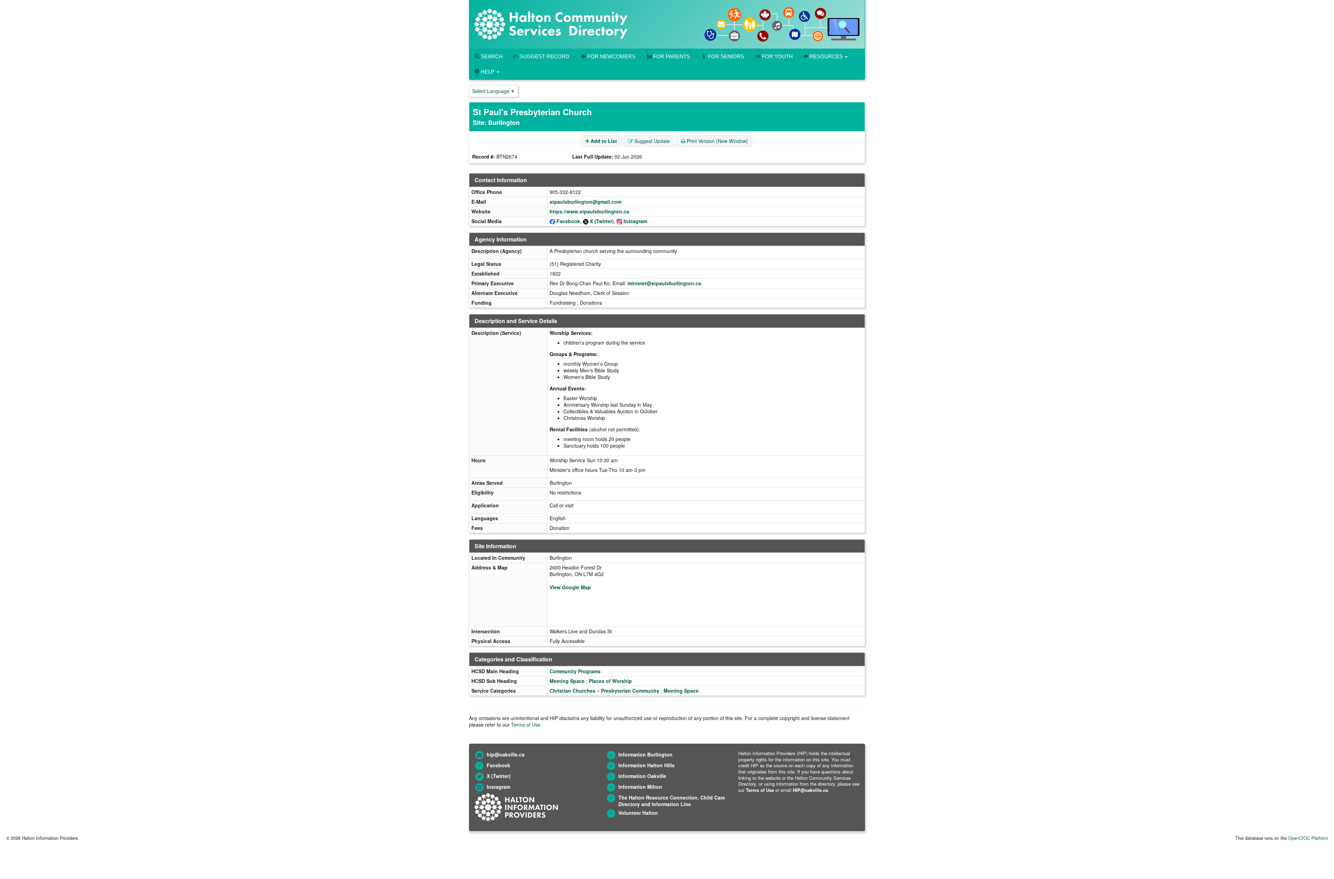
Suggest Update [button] (651, 140)
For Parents (671, 56)
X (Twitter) (602, 221)
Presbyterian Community (630, 690)
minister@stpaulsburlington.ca (664, 283)
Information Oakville (642, 775)
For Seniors (726, 56)
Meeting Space (567, 680)
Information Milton (640, 786)
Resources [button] (826, 56)
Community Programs (575, 671)
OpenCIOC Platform (1308, 838)
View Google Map (570, 587)
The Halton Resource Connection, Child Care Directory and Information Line (671, 801)
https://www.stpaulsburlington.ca (589, 211)
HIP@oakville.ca (810, 790)
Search (491, 56)
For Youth (777, 56)
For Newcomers (611, 56)
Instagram (635, 221)
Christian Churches (572, 690)
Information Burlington (645, 754)
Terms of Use (526, 724)
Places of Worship (610, 680)
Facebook (568, 221)
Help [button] (487, 72)
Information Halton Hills (646, 765)
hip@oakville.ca (506, 754)
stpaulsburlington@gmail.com (585, 201)
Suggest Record (543, 56)
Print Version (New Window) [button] (716, 140)
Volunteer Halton (638, 812)
